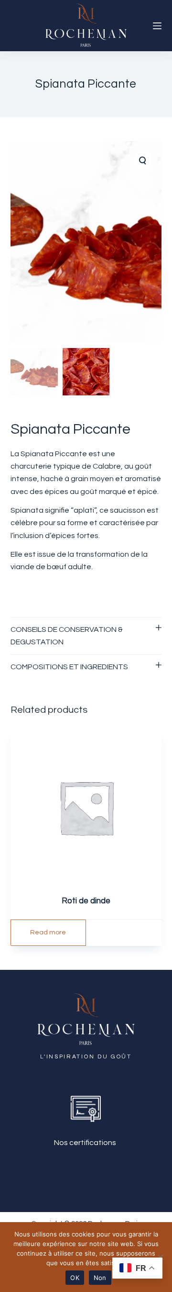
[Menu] (157, 26)
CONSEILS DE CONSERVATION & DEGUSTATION (67, 636)
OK (74, 1277)
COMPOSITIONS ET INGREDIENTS (69, 667)
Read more (48, 932)
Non (100, 1277)
